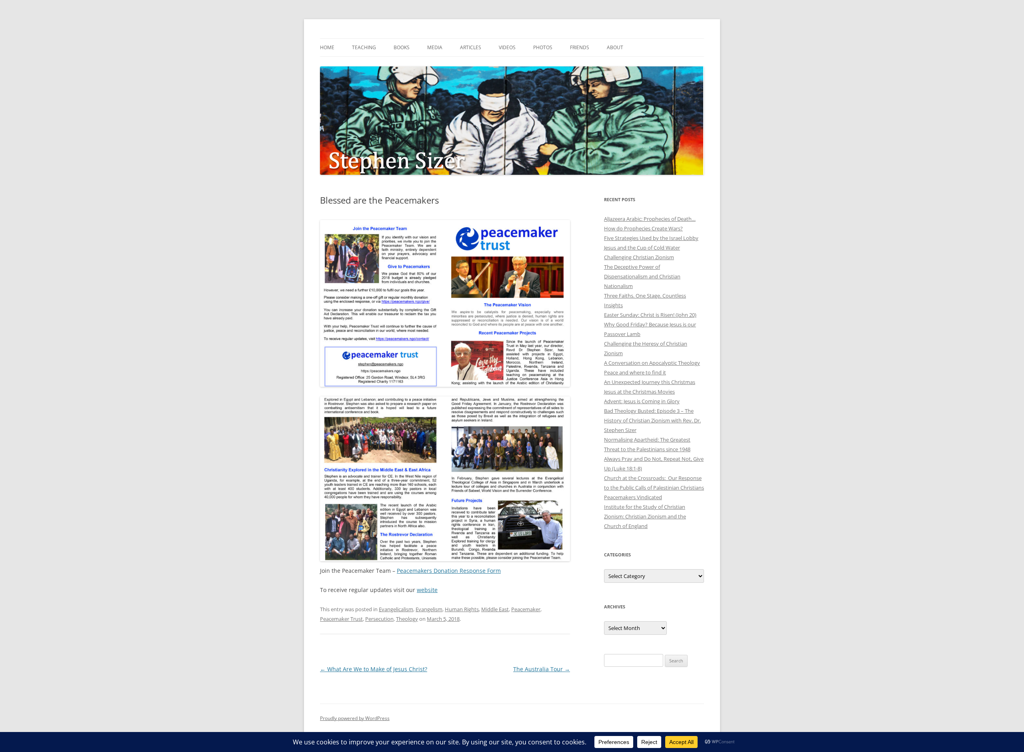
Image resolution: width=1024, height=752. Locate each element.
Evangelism (429, 609)
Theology (407, 618)
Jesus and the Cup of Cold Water (642, 247)
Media (434, 47)
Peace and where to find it (635, 372)
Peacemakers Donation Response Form (449, 570)
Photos (542, 47)
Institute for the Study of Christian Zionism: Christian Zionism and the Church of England (645, 516)
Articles (470, 47)
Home (327, 47)
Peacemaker (525, 609)
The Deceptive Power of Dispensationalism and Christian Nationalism (642, 276)
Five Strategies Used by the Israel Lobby (651, 238)
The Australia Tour (541, 669)
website (427, 590)
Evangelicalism (396, 609)
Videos (507, 47)
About (615, 47)
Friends (579, 47)
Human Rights (462, 609)
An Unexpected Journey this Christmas (649, 382)
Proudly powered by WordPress (355, 718)
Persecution (379, 618)
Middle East (495, 609)
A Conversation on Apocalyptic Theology (652, 362)
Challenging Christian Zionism (639, 257)
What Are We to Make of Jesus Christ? (373, 669)
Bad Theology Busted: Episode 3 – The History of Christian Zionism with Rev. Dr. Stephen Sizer (652, 420)
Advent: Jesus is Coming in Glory (642, 401)
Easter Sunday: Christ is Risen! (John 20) (650, 314)
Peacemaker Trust (341, 618)
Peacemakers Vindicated (633, 497)
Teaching (364, 47)
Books (402, 47)
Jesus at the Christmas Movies (639, 391)
